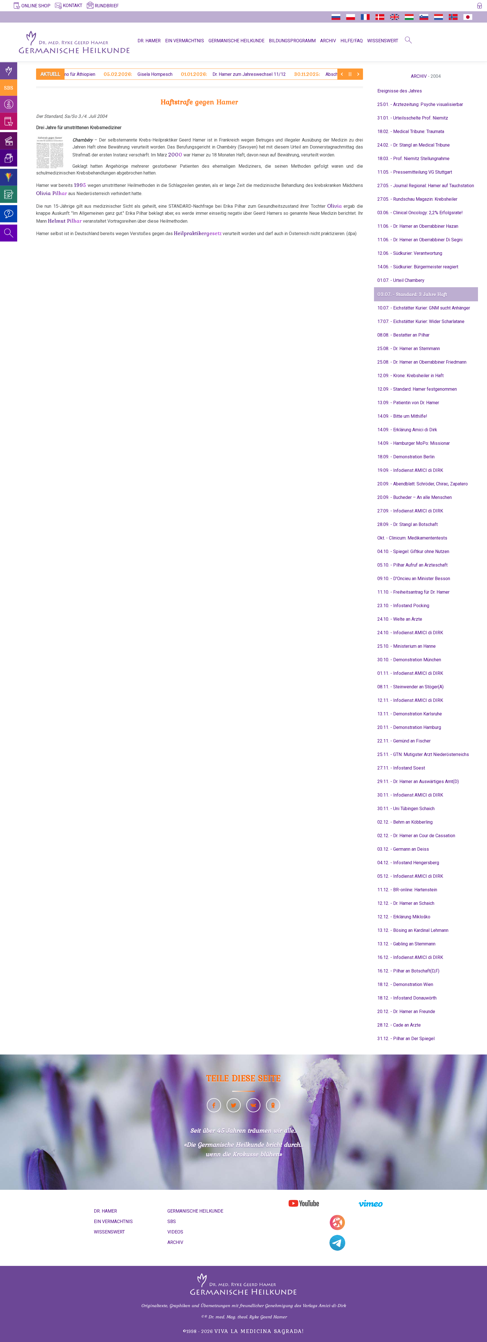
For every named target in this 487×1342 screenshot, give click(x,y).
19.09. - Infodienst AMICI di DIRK (410, 470)
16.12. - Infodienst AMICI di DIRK (410, 957)
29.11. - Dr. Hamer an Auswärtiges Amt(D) (418, 781)
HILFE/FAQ (351, 40)
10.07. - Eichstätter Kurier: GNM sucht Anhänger (423, 308)
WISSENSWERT (382, 40)
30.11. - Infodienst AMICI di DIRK (410, 795)
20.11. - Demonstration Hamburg (409, 727)
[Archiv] (8, 158)
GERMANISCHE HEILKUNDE (236, 40)
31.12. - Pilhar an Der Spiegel (406, 1038)
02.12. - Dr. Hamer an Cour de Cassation (416, 835)
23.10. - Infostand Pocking (403, 605)
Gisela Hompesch (109, 74)
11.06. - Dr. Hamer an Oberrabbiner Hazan (417, 226)
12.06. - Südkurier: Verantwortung (409, 253)
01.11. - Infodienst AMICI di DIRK (410, 673)
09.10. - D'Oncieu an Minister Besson (413, 578)
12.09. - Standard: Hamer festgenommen (417, 389)
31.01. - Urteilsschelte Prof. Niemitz (412, 118)
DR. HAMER (149, 40)
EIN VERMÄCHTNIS (184, 40)
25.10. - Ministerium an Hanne (406, 646)
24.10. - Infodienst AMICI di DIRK (410, 632)
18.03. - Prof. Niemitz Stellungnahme (413, 158)
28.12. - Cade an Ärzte (399, 1025)
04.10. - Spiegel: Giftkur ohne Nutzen (413, 551)
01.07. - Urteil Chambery (400, 280)
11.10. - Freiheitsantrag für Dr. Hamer (413, 592)
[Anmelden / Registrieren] (479, 6)
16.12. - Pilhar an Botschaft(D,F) (408, 971)
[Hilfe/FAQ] (8, 213)
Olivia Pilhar (51, 193)
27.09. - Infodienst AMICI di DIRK (410, 511)
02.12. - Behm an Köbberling (405, 822)
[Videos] (8, 140)
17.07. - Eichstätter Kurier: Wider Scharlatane (420, 321)
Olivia (334, 206)
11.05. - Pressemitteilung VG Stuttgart (414, 172)
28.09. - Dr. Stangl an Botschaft (407, 524)
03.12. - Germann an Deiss (403, 849)
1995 (80, 185)
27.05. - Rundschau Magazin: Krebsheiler (417, 199)
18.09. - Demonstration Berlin (406, 456)
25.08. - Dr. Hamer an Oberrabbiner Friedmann (421, 362)
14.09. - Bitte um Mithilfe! (402, 416)
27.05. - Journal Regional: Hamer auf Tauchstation (425, 185)
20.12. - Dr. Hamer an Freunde (406, 1011)
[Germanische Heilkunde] (8, 70)
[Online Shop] (8, 121)
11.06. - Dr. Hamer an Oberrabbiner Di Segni (419, 239)
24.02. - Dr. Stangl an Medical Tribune (413, 145)
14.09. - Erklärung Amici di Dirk (407, 429)
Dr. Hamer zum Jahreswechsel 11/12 (204, 74)
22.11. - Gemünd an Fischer (404, 741)
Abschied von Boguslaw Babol (311, 74)
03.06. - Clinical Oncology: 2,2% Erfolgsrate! (420, 212)
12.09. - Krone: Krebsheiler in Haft (410, 375)
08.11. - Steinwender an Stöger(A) (410, 686)
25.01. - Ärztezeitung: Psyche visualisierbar (420, 104)
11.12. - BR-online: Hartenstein (407, 889)
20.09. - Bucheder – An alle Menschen (414, 497)
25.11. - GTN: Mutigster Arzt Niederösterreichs (423, 754)
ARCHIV (328, 40)
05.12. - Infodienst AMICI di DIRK (410, 876)
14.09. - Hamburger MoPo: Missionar (413, 443)
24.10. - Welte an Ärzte (399, 619)
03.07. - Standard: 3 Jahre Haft (412, 294)
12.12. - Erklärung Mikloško (403, 916)
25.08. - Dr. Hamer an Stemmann (408, 348)
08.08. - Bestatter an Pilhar (403, 335)
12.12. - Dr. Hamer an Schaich (405, 903)
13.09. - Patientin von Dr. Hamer (408, 402)
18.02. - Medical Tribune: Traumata (410, 131)
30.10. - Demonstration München (409, 659)
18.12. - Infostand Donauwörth (407, 998)
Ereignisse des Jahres (399, 91)
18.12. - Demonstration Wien (405, 984)
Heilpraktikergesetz (198, 233)
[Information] (8, 104)
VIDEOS (175, 1232)
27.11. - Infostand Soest (401, 768)
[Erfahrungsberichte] (8, 194)
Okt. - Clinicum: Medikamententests (412, 538)
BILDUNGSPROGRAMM (292, 40)
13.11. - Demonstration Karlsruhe (409, 714)
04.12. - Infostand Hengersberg (408, 862)
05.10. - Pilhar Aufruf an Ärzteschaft (412, 565)
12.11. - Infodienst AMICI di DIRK (410, 700)
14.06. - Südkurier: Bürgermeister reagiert (417, 266)
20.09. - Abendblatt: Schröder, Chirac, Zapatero (422, 484)
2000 (175, 154)
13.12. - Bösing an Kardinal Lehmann (412, 930)
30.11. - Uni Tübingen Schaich (406, 808)
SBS (8, 87)
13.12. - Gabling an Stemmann (406, 944)
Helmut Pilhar (65, 221)
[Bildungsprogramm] (8, 177)
